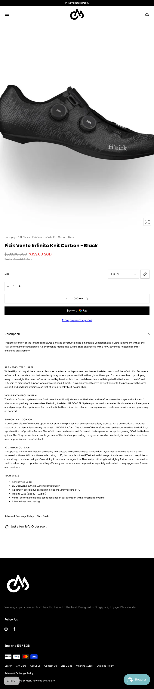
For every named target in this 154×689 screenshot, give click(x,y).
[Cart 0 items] (147, 14)
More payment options (77, 320)
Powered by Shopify (43, 680)
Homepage (11, 237)
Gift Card (21, 665)
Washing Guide (84, 665)
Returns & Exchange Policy (19, 516)
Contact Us (50, 665)
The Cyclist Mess (22, 680)
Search (8, 665)
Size (7, 273)
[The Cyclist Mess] (77, 14)
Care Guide (43, 516)
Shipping (8, 259)
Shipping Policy (105, 665)
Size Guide (66, 665)
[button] (7, 14)
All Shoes (25, 237)
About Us (35, 665)
